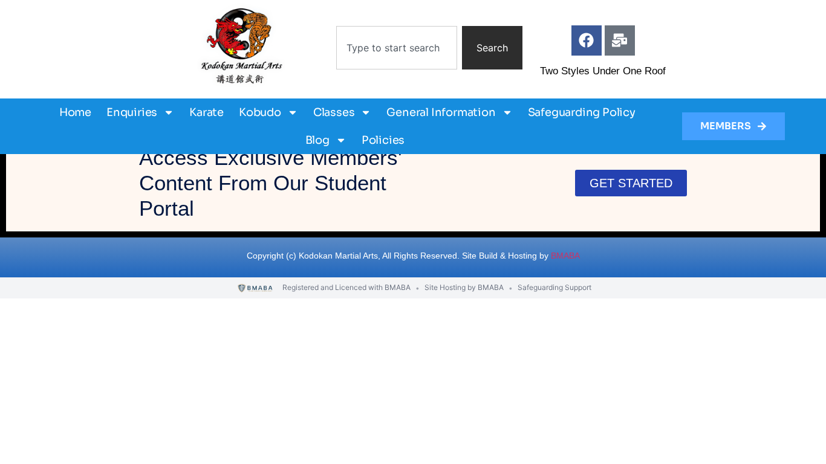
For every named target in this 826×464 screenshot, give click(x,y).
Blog (317, 140)
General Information (440, 112)
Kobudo (260, 112)
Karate (206, 112)
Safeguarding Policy (582, 112)
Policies (383, 140)
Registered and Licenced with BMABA (346, 287)
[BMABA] (255, 288)
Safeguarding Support (554, 287)
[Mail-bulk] (620, 40)
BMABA (565, 255)
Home (75, 112)
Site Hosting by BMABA (464, 287)
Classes (334, 112)
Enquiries (131, 112)
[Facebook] (586, 40)
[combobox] (396, 47)
